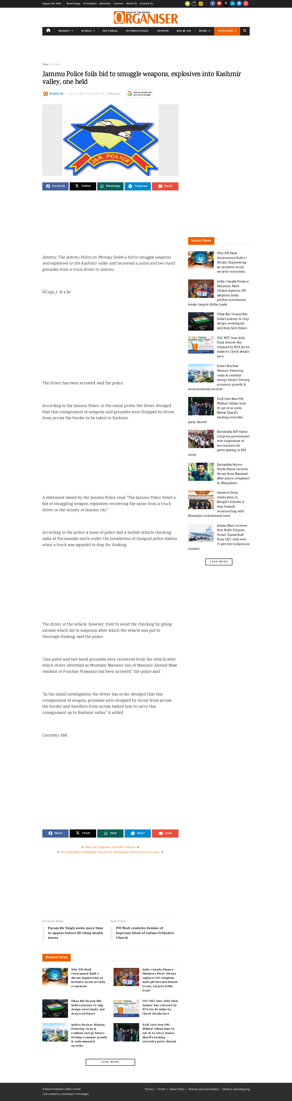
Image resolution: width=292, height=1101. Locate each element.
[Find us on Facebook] (212, 4)
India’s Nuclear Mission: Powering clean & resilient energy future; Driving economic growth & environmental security (89, 1036)
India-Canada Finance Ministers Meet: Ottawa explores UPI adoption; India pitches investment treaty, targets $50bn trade (160, 980)
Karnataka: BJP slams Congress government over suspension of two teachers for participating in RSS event (218, 443)
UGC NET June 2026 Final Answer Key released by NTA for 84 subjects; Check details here (160, 1007)
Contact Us (146, 4)
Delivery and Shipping (236, 1090)
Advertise (105, 4)
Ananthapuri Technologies (74, 1094)
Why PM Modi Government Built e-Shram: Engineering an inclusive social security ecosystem (88, 978)
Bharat (64, 31)
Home (45, 64)
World (86, 31)
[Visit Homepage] (146, 17)
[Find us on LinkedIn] (232, 4)
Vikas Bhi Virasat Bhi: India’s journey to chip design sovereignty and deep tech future (88, 1007)
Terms (161, 1090)
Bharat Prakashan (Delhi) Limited (63, 1089)
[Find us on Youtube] (219, 4)
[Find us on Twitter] (226, 4)
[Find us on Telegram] (239, 4)
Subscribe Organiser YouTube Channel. (110, 847)
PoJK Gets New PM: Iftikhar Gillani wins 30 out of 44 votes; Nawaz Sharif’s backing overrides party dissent (159, 1033)
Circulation (90, 4)
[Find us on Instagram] (246, 4)
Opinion (163, 31)
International (137, 31)
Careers (119, 4)
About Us (131, 4)
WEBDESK (56, 94)
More (203, 31)
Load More (110, 1062)
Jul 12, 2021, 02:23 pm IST (87, 94)
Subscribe (225, 31)
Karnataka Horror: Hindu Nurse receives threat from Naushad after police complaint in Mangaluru (233, 474)
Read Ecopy (73, 4)
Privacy (149, 1090)
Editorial (110, 31)
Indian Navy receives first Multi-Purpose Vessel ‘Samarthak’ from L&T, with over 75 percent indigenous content (219, 537)
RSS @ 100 (184, 31)
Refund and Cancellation (203, 1090)
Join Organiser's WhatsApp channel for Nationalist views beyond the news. (110, 852)
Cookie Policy (177, 1090)
